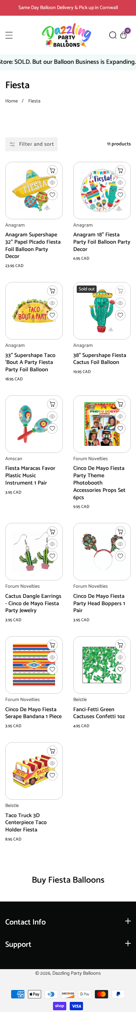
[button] (113, 35)
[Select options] (52, 182)
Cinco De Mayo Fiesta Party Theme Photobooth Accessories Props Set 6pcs (99, 483)
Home (11, 101)
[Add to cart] (52, 170)
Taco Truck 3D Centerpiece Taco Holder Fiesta (26, 823)
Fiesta (34, 101)
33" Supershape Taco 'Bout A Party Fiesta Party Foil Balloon (30, 363)
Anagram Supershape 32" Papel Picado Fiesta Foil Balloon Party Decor (33, 245)
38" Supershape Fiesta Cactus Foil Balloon (99, 359)
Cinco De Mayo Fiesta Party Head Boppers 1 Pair (99, 604)
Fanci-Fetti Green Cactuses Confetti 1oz (99, 713)
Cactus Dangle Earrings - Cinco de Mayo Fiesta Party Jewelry (33, 604)
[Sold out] (120, 291)
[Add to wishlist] (52, 195)
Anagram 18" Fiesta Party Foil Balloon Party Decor (101, 242)
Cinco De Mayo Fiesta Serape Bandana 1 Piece (33, 713)
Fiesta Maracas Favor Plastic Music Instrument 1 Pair (30, 476)
